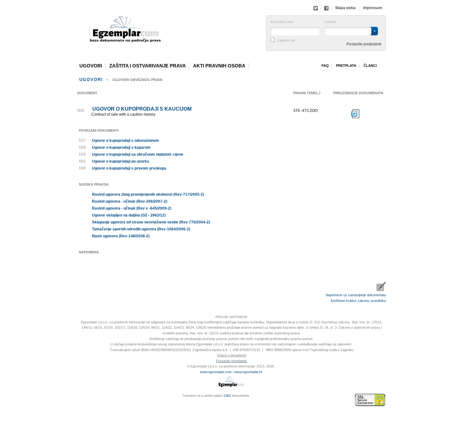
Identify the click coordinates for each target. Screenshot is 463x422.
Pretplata (346, 65)
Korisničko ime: (282, 22)
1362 (227, 395)
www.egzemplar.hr (248, 372)
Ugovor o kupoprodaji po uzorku (120, 161)
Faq (325, 65)
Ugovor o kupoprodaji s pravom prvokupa (129, 168)
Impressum (372, 8)
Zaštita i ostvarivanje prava (147, 65)
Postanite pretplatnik (363, 44)
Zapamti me (286, 40)
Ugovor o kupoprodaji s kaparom (121, 147)
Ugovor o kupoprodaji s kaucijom (141, 109)
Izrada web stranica (78, 400)
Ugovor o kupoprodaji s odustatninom (125, 140)
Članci (370, 65)
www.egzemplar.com (216, 372)
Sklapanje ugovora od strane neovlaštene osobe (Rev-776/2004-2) (151, 222)
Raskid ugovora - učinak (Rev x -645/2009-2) (131, 208)
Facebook (315, 8)
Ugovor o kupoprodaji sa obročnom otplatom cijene (137, 154)
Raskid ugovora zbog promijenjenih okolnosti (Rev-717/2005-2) (148, 194)
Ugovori (90, 65)
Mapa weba (345, 8)
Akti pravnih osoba (219, 65)
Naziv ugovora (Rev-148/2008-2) (121, 236)
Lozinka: (330, 22)
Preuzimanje (356, 114)
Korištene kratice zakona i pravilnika (358, 301)
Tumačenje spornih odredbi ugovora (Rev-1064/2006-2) (141, 229)
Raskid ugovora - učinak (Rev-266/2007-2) (129, 201)
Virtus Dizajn (78, 403)
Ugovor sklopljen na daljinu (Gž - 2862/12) (129, 215)
